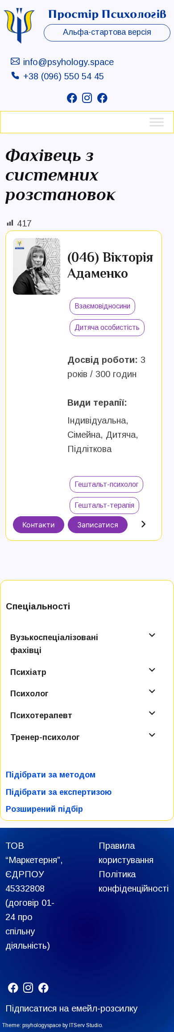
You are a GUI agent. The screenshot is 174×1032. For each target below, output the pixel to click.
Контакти (38, 524)
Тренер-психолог (45, 737)
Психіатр (28, 672)
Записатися (97, 524)
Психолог (29, 693)
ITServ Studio (85, 1025)
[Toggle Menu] (156, 122)
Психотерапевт (41, 715)
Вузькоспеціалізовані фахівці (54, 644)
